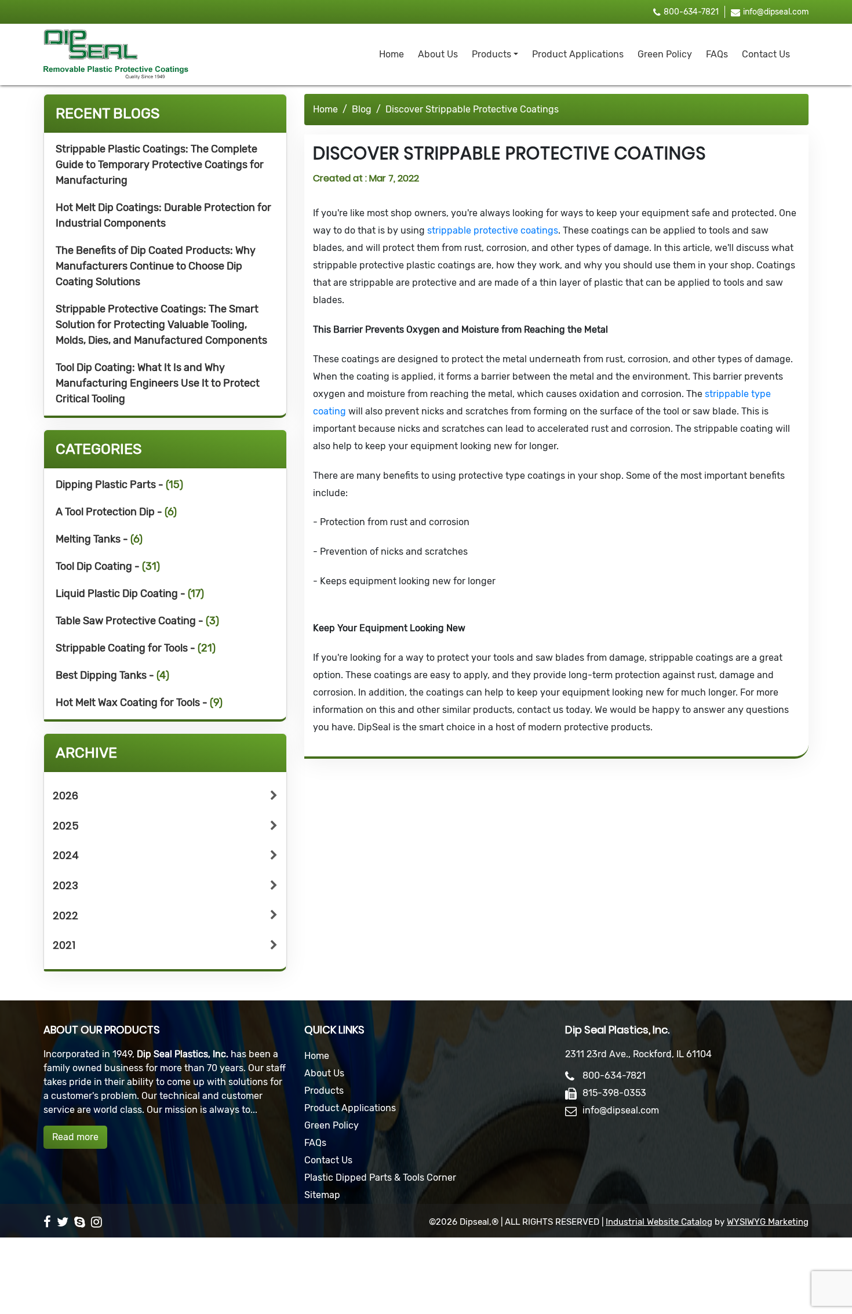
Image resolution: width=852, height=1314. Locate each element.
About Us (438, 54)
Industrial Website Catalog (659, 1222)
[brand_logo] (115, 54)
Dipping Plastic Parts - (119, 484)
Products (491, 54)
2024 (66, 855)
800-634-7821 (691, 12)
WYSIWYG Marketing (768, 1222)
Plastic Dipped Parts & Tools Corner (380, 1177)
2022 (65, 915)
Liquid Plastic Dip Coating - (130, 593)
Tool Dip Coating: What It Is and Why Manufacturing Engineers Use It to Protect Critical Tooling (158, 383)
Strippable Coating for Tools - (136, 648)
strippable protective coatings (492, 230)
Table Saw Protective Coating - (137, 620)
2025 (66, 825)
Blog (362, 109)
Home (391, 54)
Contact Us (766, 54)
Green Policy (665, 54)
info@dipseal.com (776, 12)
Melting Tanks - (99, 539)
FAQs (717, 54)
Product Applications (578, 54)
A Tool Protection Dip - (116, 511)
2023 (65, 885)
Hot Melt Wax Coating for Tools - (139, 702)
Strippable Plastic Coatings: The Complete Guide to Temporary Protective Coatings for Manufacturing (160, 165)
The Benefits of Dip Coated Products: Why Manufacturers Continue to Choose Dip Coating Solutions (156, 266)
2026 (65, 795)
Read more (75, 1136)
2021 (64, 945)
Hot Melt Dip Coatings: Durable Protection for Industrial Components (163, 215)
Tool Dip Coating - (108, 566)
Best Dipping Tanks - (112, 675)
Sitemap (322, 1194)
